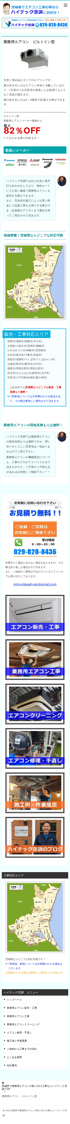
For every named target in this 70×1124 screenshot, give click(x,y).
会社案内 (12, 1065)
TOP (34, 1087)
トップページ (14, 999)
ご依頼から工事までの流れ (22, 1048)
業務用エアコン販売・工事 (22, 1007)
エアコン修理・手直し (19, 1032)
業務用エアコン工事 (18, 1016)
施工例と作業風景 (17, 1040)
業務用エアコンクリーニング (23, 1024)
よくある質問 (14, 1057)
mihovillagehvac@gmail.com (35, 584)
